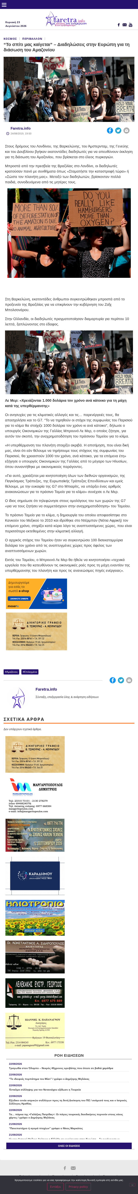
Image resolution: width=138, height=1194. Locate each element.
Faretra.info (21, 128)
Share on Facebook (110, 130)
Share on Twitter (118, 130)
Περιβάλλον (32, 38)
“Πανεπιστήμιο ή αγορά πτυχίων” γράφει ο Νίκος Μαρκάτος (46, 1128)
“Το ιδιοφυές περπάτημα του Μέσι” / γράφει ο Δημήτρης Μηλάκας (49, 1078)
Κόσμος (10, 38)
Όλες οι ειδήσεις (69, 1145)
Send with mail (126, 130)
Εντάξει (55, 1186)
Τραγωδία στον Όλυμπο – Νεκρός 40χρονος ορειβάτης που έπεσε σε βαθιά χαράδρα (61, 1068)
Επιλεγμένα (30, 671)
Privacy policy (78, 1186)
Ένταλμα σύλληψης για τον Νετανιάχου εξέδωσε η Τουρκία (45, 1089)
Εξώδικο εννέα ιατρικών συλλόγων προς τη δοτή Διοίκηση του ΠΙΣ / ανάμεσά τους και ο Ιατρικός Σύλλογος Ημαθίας (68, 1102)
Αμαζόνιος (12, 671)
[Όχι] (132, 1184)
